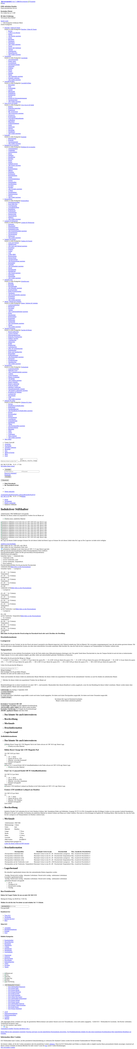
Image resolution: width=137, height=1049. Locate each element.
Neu (5, 451)
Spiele (10, 125)
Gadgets (10, 374)
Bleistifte (10, 283)
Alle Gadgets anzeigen (15, 380)
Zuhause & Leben (9, 400)
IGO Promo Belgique (14, 992)
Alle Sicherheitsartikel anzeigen (17, 231)
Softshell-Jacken (13, 164)
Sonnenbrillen (12, 182)
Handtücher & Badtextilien (16, 405)
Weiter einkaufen (9, 491)
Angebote (7, 444)
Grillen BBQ (12, 254)
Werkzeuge (11, 236)
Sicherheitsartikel (13, 227)
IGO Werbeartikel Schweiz (12, 985)
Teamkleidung (12, 192)
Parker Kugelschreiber (14, 291)
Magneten (11, 429)
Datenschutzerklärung (10, 1013)
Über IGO (7, 915)
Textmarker (11, 298)
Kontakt (6, 931)
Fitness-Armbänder (13, 377)
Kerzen (10, 412)
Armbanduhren (12, 152)
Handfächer (11, 157)
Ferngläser (11, 248)
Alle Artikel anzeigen (14, 54)
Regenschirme (12, 256)
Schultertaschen (12, 360)
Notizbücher (11, 95)
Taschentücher (12, 216)
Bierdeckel (11, 306)
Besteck (10, 416)
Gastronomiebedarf (13, 305)
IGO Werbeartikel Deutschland (17, 998)
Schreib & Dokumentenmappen (17, 98)
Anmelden (8, 469)
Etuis (9, 86)
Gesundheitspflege (13, 207)
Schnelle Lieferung (13, 78)
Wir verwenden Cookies (8, 1047)
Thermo (10, 49)
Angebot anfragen (6, 697)
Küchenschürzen (13, 427)
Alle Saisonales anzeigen (15, 76)
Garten (10, 251)
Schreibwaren (8, 279)
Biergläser (11, 39)
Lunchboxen (12, 419)
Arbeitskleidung (13, 148)
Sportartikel (11, 263)
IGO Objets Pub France (15, 997)
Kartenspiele (12, 117)
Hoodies (10, 187)
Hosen (10, 160)
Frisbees (10, 249)
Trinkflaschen (12, 51)
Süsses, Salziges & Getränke (12, 301)
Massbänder (11, 226)
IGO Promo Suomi (13, 1002)
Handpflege (11, 209)
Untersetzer (11, 434)
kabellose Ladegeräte (14, 387)
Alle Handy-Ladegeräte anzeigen (18, 390)
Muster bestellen (5, 693)
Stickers (10, 128)
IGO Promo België (13, 990)
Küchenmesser (12, 417)
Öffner (10, 424)
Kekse (10, 313)
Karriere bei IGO (9, 919)
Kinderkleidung (12, 169)
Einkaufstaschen (9, 962)
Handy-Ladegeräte (13, 384)
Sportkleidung (12, 184)
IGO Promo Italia (13, 988)
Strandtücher (12, 271)
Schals (10, 177)
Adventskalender (13, 59)
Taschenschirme (13, 259)
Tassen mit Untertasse (14, 48)
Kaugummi (11, 318)
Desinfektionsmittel (14, 202)
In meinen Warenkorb (7, 691)
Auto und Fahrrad (13, 243)
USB (9, 397)
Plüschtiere (11, 122)
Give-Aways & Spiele (10, 103)
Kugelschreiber (12, 290)
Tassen (10, 46)
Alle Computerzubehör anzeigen (17, 372)
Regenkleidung (12, 175)
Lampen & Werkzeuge (11, 221)
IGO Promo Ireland (14, 1000)
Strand (10, 268)
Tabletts (10, 310)
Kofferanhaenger (13, 355)
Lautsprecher (12, 394)
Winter (10, 75)
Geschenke (7, 56)
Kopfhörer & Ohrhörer (15, 392)
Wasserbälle (11, 276)
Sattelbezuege (12, 244)
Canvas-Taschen (13, 333)
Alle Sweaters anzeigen (15, 189)
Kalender (7, 135)
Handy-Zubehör (13, 382)
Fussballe (11, 264)
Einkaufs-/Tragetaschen (15, 337)
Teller (10, 431)
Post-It (10, 96)
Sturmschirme (12, 258)
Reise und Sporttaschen (15, 352)
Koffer (10, 343)
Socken (10, 180)
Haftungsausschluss (10, 1015)
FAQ (6, 456)
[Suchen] (19, 461)
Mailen (23, 496)
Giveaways (11, 115)
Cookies (6, 1017)
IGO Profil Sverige (13, 993)
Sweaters (11, 185)
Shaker (10, 34)
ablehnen (52, 1044)
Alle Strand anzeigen (14, 273)
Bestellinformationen (10, 929)
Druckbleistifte (12, 286)
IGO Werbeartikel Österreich (16, 987)
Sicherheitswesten (13, 229)
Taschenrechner (12, 100)
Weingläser (11, 43)
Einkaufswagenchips (14, 108)
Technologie (8, 365)
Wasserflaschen (12, 53)
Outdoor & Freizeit (10, 239)
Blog (6, 454)
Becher (10, 31)
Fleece (10, 153)
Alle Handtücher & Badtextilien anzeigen (20, 411)
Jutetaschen (11, 342)
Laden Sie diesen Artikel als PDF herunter (16, 843)
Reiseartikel (11, 353)
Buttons (10, 106)
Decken (10, 404)
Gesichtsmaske (12, 206)
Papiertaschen (12, 350)
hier (46, 1045)
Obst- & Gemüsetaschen (15, 348)
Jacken (10, 162)
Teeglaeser (11, 41)
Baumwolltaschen (13, 332)
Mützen (10, 170)
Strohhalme (11, 422)
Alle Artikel (7, 439)
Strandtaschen (12, 362)
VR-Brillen (11, 379)
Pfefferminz (11, 320)
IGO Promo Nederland (15, 1008)
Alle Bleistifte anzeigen (15, 288)
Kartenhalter (11, 88)
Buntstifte (11, 285)
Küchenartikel (12, 414)
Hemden (10, 159)
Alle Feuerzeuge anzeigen (15, 113)
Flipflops (10, 155)
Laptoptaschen (12, 347)
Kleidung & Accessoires (11, 145)
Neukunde (7, 475)
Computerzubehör (13, 369)
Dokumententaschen (14, 335)
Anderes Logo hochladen (8, 544)
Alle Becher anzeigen (14, 36)
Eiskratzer (11, 224)
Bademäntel (11, 407)
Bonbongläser (12, 316)
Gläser (10, 38)
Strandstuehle (12, 269)
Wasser (10, 325)
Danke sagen (12, 61)
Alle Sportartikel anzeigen (15, 266)
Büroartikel (11, 85)
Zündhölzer (11, 132)
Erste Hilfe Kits (12, 204)
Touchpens (11, 293)
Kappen (10, 167)
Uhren (10, 432)
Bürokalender (12, 138)
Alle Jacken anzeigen (14, 165)
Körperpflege (8, 199)
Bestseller (7, 449)
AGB (6, 1012)
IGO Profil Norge (13, 1007)
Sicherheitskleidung (14, 179)
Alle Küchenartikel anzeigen (16, 426)
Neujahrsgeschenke (14, 64)
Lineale (10, 90)
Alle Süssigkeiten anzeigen (16, 323)
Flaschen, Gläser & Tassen (12, 27)
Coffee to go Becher (14, 33)
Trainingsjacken (13, 194)
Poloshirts (11, 172)
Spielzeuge (11, 127)
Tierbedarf (11, 274)
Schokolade (11, 321)
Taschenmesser (12, 234)
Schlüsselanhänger (13, 123)
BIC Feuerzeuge (13, 111)
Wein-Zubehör (12, 436)
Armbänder (11, 150)
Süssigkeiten (12, 315)
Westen (10, 195)
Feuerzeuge (11, 110)
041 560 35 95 (5, 496)
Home (6, 499)
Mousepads (11, 91)
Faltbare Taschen (13, 338)
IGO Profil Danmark (14, 995)
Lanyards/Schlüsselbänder (16, 118)
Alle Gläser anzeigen (14, 44)
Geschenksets (12, 63)
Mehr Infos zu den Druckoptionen (21, 567)
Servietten (11, 308)
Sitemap (6, 1018)
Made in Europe (9, 452)
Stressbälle (11, 130)
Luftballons (11, 120)
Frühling (10, 68)
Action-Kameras (13, 375)
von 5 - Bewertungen (14, 1)
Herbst (10, 69)
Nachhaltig (7, 446)
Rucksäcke (11, 358)
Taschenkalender (13, 142)
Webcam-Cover (12, 370)
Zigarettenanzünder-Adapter (16, 389)
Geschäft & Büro (9, 81)
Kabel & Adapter (13, 385)
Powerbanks (11, 395)
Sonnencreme (12, 214)
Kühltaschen (12, 345)
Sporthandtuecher (13, 409)
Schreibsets (11, 296)
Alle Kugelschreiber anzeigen (17, 295)
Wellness (10, 217)
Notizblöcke (11, 93)
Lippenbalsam (12, 212)
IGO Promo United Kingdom (17, 1005)
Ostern (10, 71)
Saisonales (11, 66)
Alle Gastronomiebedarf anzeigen (18, 311)
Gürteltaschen (12, 340)
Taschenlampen (12, 232)
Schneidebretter (12, 421)
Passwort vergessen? (10, 473)
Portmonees (11, 174)
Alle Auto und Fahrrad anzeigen (17, 246)
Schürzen (7, 957)
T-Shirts (10, 190)
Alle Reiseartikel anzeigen (16, 357)
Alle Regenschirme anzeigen (16, 261)
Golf (9, 253)
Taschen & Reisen (9, 328)
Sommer (10, 73)
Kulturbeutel (12, 211)
